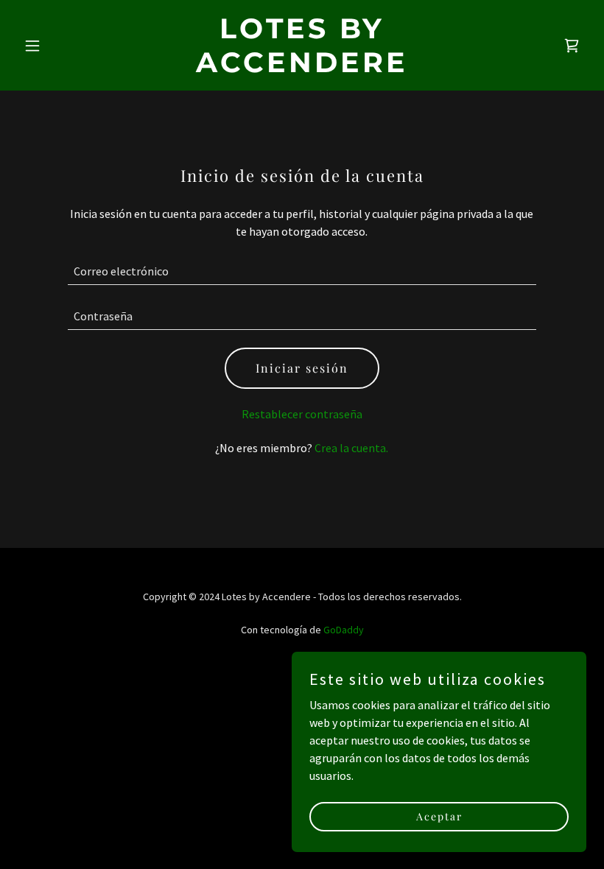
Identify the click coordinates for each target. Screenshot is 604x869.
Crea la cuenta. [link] (351, 447)
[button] (60, 45)
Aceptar (439, 816)
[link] (302, 67)
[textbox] (301, 271)
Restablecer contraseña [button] (302, 414)
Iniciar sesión (302, 368)
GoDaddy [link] (343, 629)
